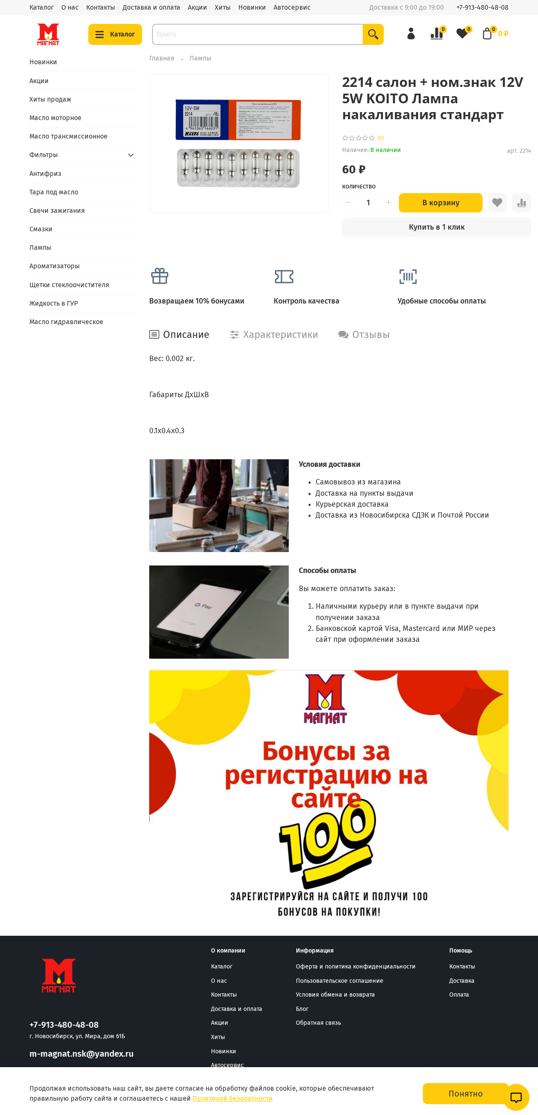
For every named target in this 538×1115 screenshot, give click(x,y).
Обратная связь (318, 1022)
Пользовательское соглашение (339, 980)
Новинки (252, 7)
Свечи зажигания (57, 211)
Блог (302, 1009)
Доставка (462, 980)
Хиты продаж (50, 99)
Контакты (100, 7)
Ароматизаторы (54, 266)
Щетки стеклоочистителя (69, 285)
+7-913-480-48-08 (482, 7)
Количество (359, 186)
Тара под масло (53, 192)
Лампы (200, 58)
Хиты (223, 7)
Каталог (41, 7)
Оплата (459, 994)
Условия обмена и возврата (335, 994)
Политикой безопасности (233, 1098)
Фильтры (43, 155)
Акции (197, 7)
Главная (161, 58)
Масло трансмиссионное (68, 136)
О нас (70, 7)
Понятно (465, 1094)
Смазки (41, 229)
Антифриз (45, 174)
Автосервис (292, 7)
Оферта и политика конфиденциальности (356, 966)
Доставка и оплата (151, 7)
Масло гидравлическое (66, 322)
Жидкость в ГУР (53, 303)
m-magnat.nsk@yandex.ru (81, 1054)
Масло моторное (55, 118)
